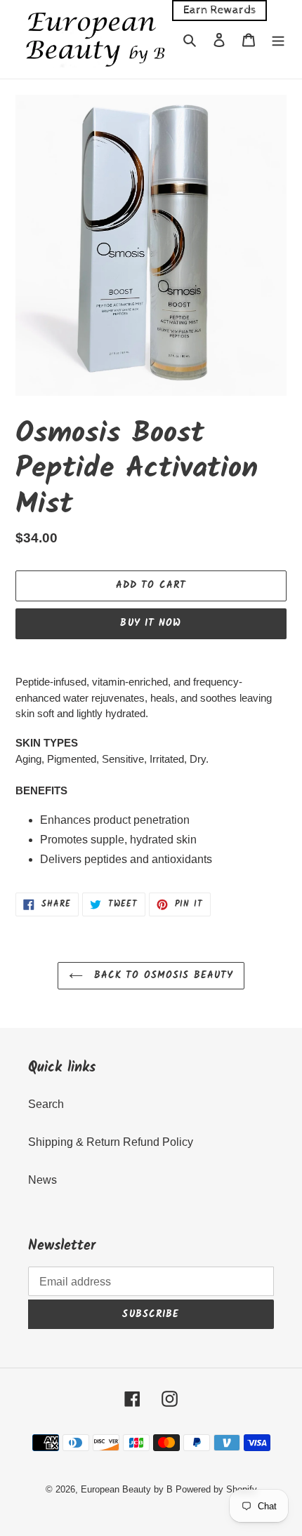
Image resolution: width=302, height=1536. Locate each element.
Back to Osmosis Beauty (162, 975)
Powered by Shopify (216, 1489)
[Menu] (278, 39)
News (42, 1180)
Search (46, 1104)
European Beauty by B (127, 1489)
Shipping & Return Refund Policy (110, 1142)
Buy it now (150, 623)
